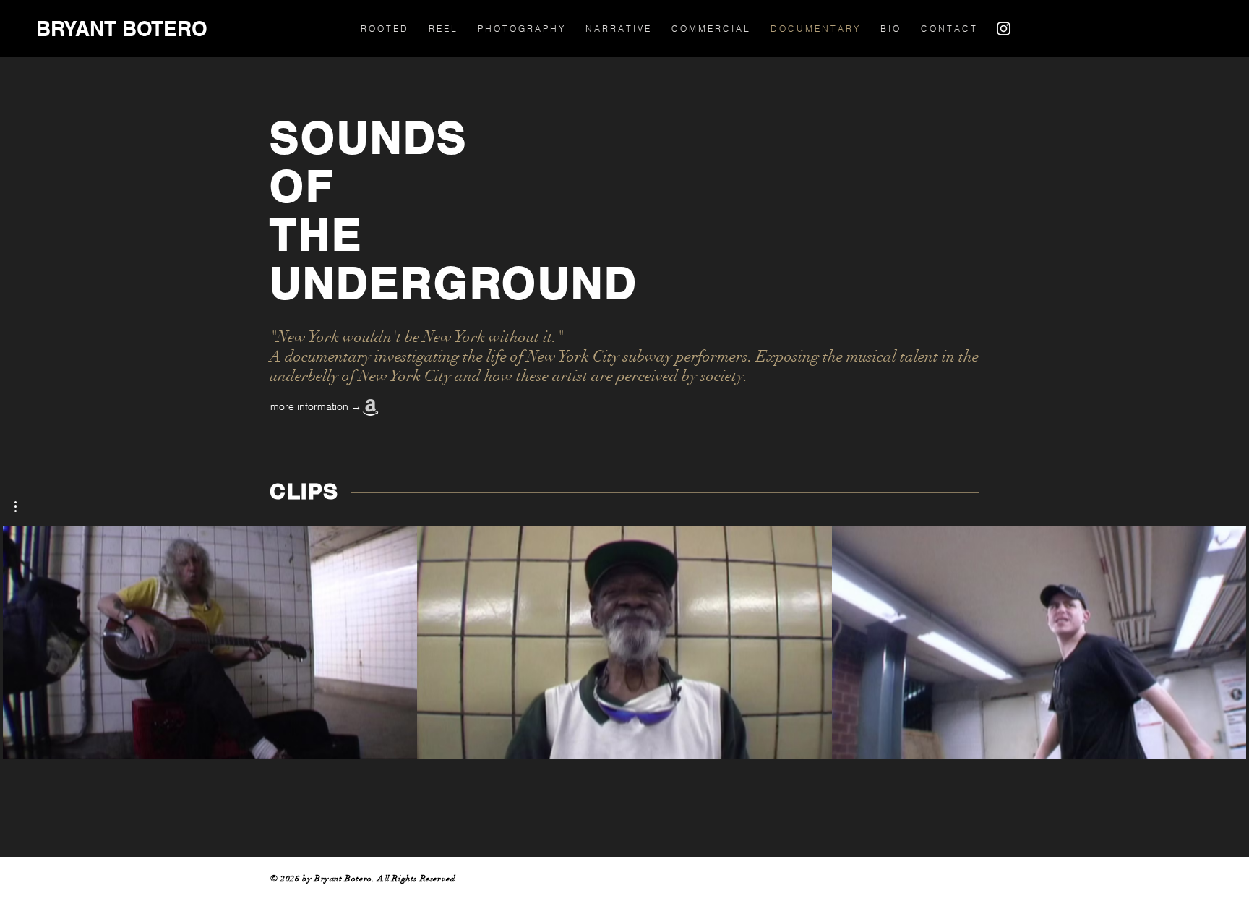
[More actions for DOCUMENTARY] (22, 506)
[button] (22, 506)
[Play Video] (210, 642)
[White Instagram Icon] (1004, 29)
